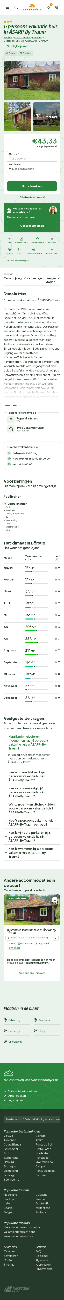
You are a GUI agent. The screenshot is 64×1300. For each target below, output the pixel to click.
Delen (12, 53)
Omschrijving (13, 278)
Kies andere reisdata (32, 972)
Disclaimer (41, 1256)
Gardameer (11, 1149)
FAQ (38, 1251)
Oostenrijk (42, 1203)
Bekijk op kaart (20, 46)
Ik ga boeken (32, 186)
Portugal (40, 1212)
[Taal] (56, 7)
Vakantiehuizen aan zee (18, 1236)
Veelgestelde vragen (55, 280)
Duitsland (41, 1194)
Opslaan (27, 53)
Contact (9, 1260)
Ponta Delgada (45, 1170)
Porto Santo (43, 1149)
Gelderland (11, 1170)
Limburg (9, 1162)
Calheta (40, 1135)
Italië (7, 1203)
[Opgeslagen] (48, 7)
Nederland (10, 1194)
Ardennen (10, 1140)
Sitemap (9, 1264)
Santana (40, 1175)
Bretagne (10, 1166)
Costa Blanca (12, 1144)
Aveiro (39, 1140)
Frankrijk (9, 1199)
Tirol (6, 1153)
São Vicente (11, 1179)
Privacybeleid (44, 1269)
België (8, 1212)
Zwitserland (42, 1208)
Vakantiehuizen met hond (19, 1232)
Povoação (42, 1157)
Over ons (9, 1251)
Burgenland (11, 1157)
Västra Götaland (22, 37)
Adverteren (11, 1256)
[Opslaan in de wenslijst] (55, 899)
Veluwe (8, 1135)
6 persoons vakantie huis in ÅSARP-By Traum (31, 932)
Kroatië (40, 1199)
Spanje (8, 1208)
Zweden (8, 37)
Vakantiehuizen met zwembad (22, 1227)
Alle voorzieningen (20, 260)
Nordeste (41, 1153)
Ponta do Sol (43, 1144)
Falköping (37, 37)
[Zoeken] (16, 7)
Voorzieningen (34, 278)
